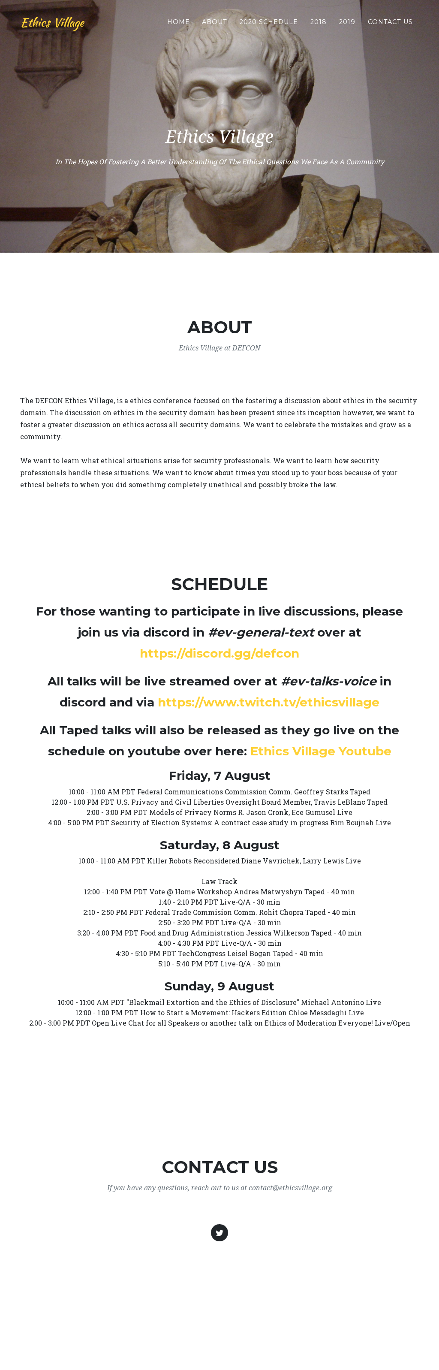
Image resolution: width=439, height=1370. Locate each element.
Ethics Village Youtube (320, 751)
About (214, 22)
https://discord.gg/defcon (219, 653)
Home (178, 22)
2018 (318, 22)
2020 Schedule (269, 22)
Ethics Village (52, 22)
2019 (347, 22)
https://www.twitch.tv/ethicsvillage (268, 702)
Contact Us (390, 22)
